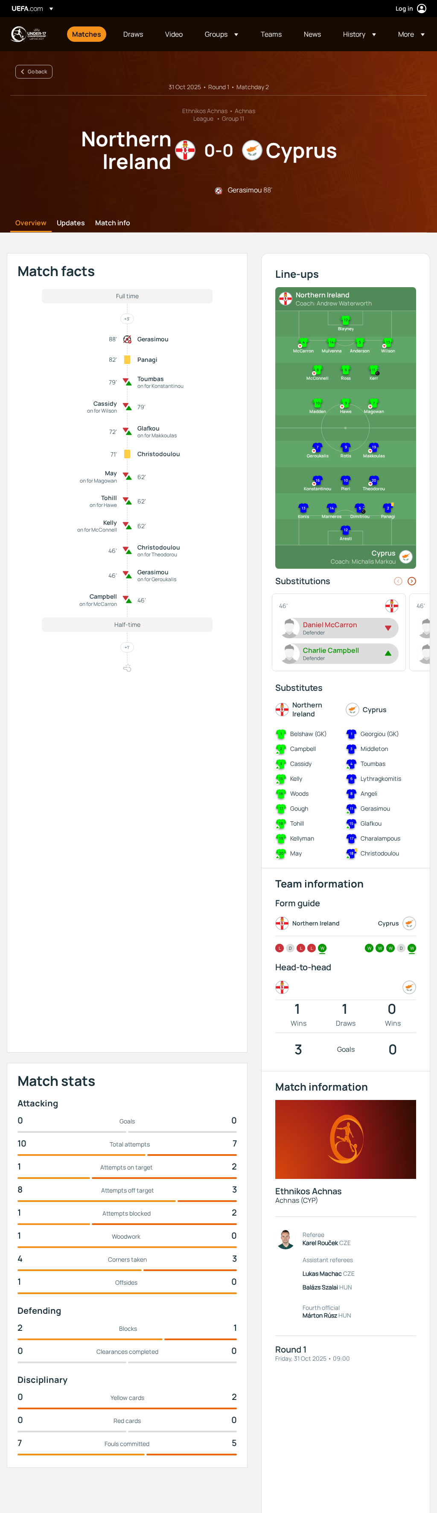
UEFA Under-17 (28, 34)
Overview (31, 223)
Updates (71, 223)
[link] (87, 34)
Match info (112, 223)
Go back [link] (37, 71)
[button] (221, 34)
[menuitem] (87, 34)
